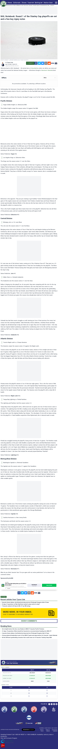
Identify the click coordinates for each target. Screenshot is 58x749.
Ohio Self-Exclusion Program (9, 738)
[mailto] (45, 63)
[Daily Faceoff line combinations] (52, 63)
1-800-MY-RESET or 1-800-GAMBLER (25, 734)
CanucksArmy (34, 68)
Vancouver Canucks (46, 70)
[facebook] (35, 63)
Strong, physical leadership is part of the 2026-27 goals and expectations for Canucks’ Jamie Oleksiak (29, 635)
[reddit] (49, 63)
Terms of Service (48, 730)
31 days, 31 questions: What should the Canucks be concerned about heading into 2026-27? (26, 631)
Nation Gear (48, 2)
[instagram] (52, 704)
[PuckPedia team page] (55, 63)
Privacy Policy (42, 730)
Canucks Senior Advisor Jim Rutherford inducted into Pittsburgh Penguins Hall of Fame (25, 633)
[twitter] (39, 63)
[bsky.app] (42, 63)
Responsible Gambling (54, 730)
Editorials (16, 2)
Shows (24, 2)
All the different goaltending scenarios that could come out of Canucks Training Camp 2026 (27, 637)
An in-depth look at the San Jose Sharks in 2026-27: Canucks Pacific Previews (23, 629)
